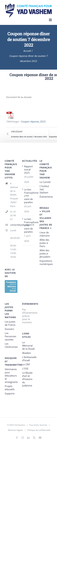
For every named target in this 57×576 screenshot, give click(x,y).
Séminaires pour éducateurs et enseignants (11, 376)
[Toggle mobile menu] (50, 20)
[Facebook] (17, 437)
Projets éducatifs (10, 387)
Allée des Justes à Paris (44, 243)
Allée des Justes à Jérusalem (45, 253)
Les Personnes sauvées (10, 336)
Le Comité (45, 182)
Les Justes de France (10, 323)
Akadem (26, 352)
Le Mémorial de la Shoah (28, 345)
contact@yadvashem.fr (13, 224)
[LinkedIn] (28, 437)
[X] (34, 437)
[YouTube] (40, 437)
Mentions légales (15, 430)
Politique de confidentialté (39, 430)
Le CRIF (26, 364)
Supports (10, 393)
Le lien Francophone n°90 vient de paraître (28, 225)
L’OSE (25, 368)
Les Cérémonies (11, 345)
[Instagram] (22, 437)
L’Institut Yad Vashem (44, 189)
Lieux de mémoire (45, 234)
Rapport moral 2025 (28, 169)
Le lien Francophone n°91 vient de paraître (28, 196)
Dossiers (9, 329)
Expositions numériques (46, 262)
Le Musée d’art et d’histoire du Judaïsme (27, 379)
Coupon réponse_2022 (33, 121)
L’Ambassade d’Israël (28, 358)
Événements (46, 196)
